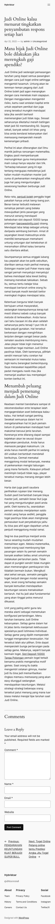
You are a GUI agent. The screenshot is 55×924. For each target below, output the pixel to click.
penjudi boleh (25, 196)
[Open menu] (49, 4)
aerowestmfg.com (27, 223)
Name (8, 784)
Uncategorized (40, 41)
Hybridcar (9, 4)
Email (8, 798)
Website (9, 812)
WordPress (24, 917)
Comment (11, 750)
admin (27, 41)
